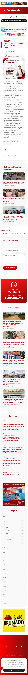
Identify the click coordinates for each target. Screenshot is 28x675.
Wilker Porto (10, 50)
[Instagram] (6, 646)
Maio (14, 530)
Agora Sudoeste (18, 50)
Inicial (6, 655)
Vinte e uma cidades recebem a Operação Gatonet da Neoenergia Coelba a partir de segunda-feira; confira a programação (13, 343)
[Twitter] (16, 646)
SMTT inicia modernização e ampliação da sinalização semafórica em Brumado (12, 474)
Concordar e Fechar (14, 670)
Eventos (21, 655)
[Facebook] (8, 155)
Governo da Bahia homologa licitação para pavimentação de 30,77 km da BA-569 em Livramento (13, 324)
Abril (14, 533)
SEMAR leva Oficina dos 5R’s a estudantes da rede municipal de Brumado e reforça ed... (13, 217)
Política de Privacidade (15, 666)
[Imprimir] (8, 150)
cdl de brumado (14, 141)
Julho (14, 524)
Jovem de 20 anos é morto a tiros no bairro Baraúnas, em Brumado (13, 183)
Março (14, 536)
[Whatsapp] (5, 155)
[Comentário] (5, 150)
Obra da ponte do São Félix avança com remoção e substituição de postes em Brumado (11, 382)
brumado (6, 141)
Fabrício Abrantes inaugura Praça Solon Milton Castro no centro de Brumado (13, 199)
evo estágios (7, 144)
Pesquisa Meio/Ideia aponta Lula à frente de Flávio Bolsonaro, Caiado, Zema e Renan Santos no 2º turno (13, 363)
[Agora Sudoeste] (11, 10)
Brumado (7, 40)
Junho (14, 527)
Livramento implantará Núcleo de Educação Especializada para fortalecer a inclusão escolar (13, 451)
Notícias (13, 655)
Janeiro (14, 542)
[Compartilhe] (15, 155)
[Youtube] (21, 646)
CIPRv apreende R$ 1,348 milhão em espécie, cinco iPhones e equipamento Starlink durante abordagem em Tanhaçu (13, 401)
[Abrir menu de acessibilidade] (2, 668)
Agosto (14, 521)
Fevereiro (14, 539)
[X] (12, 155)
